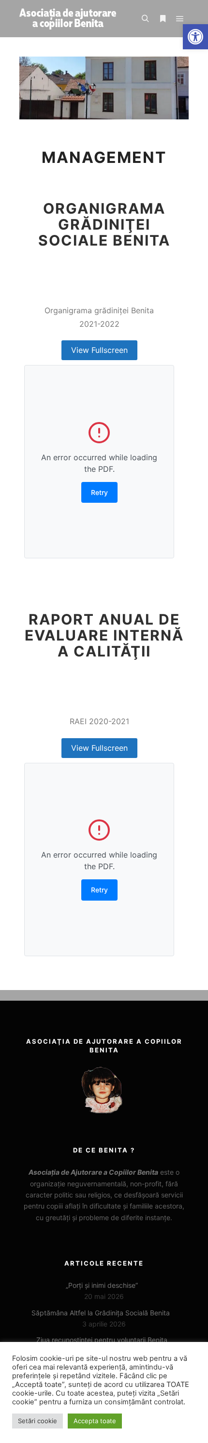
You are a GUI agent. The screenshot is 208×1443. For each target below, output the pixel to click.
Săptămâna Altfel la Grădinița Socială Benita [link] (101, 1313)
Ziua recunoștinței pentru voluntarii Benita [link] (101, 1340)
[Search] (145, 19)
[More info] (162, 19)
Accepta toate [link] (95, 1421)
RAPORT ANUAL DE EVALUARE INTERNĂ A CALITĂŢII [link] (104, 635)
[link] (195, 36)
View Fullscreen (99, 350)
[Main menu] (180, 19)
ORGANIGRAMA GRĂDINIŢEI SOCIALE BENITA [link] (104, 224)
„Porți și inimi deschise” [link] (102, 1285)
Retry (99, 492)
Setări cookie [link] (37, 1421)
